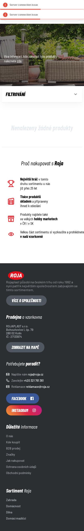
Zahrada (11, 500)
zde (19, 61)
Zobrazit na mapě (25, 347)
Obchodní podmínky (18, 473)
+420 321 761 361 (34, 380)
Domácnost (13, 506)
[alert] (42, 5)
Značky (10, 454)
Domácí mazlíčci (16, 518)
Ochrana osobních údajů (21, 467)
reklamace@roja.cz (38, 386)
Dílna (9, 512)
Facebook (19, 398)
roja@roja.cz (35, 374)
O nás (9, 436)
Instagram (20, 410)
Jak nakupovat (15, 460)
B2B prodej (13, 448)
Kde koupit (13, 442)
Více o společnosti (26, 300)
